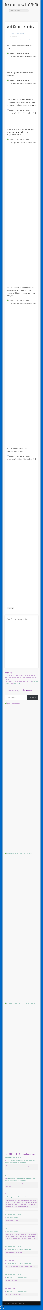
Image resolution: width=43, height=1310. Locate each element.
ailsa (6, 1228)
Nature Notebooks (15, 40)
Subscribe (33, 697)
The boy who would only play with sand (18, 1197)
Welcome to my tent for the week (17, 1277)
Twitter (23, 15)
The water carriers (12, 1217)
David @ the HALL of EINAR (17, 33)
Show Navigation (33, 17)
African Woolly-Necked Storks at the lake (19, 1249)
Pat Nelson (8, 1176)
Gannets (10, 608)
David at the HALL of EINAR (21, 4)
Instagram (17, 683)
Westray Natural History (26, 40)
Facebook (19, 15)
